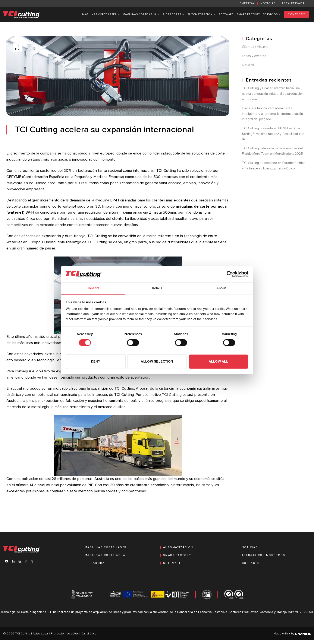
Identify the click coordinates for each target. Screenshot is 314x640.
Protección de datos (65, 633)
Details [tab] (157, 288)
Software (226, 14)
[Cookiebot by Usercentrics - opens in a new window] (229, 274)
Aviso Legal (40, 633)
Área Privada (293, 3)
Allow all (218, 361)
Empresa (247, 3)
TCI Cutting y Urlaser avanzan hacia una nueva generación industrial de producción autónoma (273, 94)
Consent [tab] (93, 288)
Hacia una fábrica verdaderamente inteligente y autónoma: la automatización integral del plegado (272, 114)
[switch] (133, 342)
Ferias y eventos (254, 56)
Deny (95, 361)
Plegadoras (172, 14)
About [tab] (221, 288)
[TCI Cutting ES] (21, 14)
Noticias (268, 3)
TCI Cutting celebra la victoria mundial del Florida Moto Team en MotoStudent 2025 (272, 151)
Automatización (200, 14)
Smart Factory (248, 14)
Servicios (270, 14)
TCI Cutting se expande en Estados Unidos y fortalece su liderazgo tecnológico (273, 165)
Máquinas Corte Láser (99, 14)
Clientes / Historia (255, 47)
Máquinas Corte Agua (140, 14)
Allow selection (157, 361)
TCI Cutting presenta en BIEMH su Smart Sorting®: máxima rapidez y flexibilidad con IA (273, 134)
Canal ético (89, 633)
